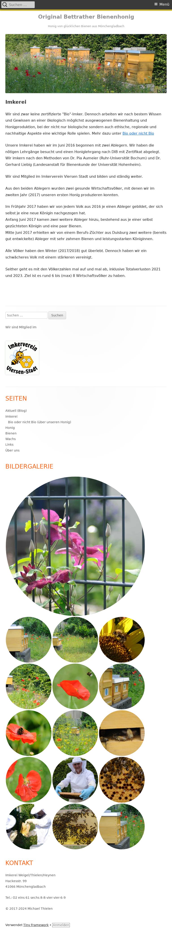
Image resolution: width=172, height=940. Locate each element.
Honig (10, 427)
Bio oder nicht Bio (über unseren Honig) (39, 422)
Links (9, 444)
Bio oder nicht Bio (138, 133)
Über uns (12, 450)
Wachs (10, 439)
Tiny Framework (36, 925)
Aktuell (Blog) (16, 410)
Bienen (11, 433)
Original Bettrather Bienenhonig (86, 17)
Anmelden (61, 925)
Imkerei (11, 416)
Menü (164, 4)
